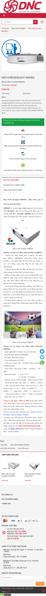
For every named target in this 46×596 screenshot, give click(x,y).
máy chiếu (23, 208)
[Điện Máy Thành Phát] (23, 6)
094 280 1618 (21, 533)
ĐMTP (8, 592)
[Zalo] (42, 357)
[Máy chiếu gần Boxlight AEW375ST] (34, 465)
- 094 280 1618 (21, 568)
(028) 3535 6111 (9, 568)
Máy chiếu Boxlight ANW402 (19, 445)
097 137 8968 (20, 531)
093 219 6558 (13, 539)
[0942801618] (42, 362)
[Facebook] (42, 351)
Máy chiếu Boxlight (27, 252)
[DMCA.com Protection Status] (5, 595)
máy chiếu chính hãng (8, 448)
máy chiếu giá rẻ (23, 448)
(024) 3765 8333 (9, 557)
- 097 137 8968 (21, 557)
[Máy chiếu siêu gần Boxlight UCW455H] (11, 465)
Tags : (2, 441)
